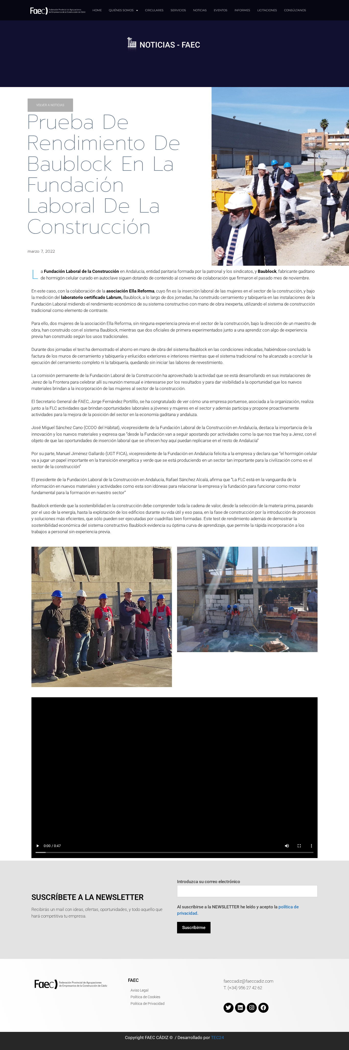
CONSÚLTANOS (295, 10)
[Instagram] (252, 1008)
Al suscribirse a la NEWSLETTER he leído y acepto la (238, 910)
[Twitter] (229, 1008)
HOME (97, 10)
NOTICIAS (200, 10)
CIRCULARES (154, 10)
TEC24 (217, 1037)
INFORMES (242, 10)
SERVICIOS (178, 10)
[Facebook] (263, 1008)
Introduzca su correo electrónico (208, 881)
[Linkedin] (240, 1008)
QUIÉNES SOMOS (121, 10)
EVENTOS (220, 10)
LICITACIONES (267, 10)
